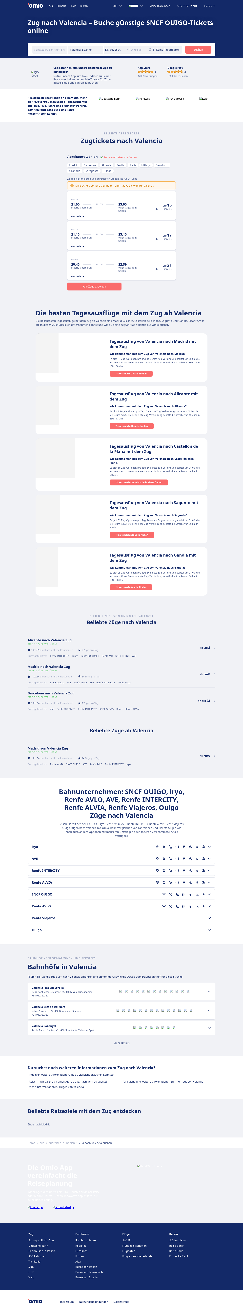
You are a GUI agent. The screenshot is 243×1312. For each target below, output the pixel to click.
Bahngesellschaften (41, 1240)
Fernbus (61, 5)
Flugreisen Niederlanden (138, 1256)
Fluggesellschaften (134, 1246)
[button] (114, 50)
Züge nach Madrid (39, 1124)
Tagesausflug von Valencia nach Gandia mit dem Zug (153, 557)
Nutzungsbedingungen (93, 1302)
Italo (31, 1277)
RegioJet (80, 1246)
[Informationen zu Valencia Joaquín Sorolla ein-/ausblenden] (209, 991)
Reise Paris (176, 1251)
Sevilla (120, 165)
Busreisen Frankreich (89, 1272)
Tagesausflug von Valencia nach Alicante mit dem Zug (154, 396)
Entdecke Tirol (178, 1256)
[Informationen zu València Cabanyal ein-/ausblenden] (209, 1028)
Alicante (106, 165)
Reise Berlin (176, 1246)
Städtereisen (177, 1240)
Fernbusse (82, 1234)
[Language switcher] (136, 6)
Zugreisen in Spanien (62, 1143)
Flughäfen (128, 1251)
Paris (133, 165)
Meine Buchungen (160, 6)
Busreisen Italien (86, 1267)
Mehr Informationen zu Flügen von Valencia (56, 1087)
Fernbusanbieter (86, 1240)
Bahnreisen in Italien (41, 1251)
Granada (74, 171)
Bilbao (108, 171)
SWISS (126, 1240)
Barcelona (90, 165)
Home (31, 1143)
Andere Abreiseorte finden (120, 157)
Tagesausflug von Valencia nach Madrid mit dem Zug (153, 343)
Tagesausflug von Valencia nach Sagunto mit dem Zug (154, 505)
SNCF (31, 1267)
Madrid (73, 165)
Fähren (84, 5)
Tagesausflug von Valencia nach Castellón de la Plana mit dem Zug (154, 448)
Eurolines (81, 1251)
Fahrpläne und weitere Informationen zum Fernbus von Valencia (163, 1081)
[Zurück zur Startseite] (38, 6)
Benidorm (162, 165)
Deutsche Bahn (38, 1246)
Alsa (78, 1261)
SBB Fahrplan (37, 1256)
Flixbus (79, 1256)
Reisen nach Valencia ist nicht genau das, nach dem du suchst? (68, 1081)
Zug (51, 5)
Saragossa (92, 171)
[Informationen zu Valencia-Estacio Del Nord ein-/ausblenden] (209, 1011)
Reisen (173, 1234)
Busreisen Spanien (87, 1277)
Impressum (66, 1302)
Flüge (73, 5)
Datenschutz (121, 1302)
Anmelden (209, 6)
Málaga (146, 165)
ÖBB (31, 1272)
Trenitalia (34, 1261)
